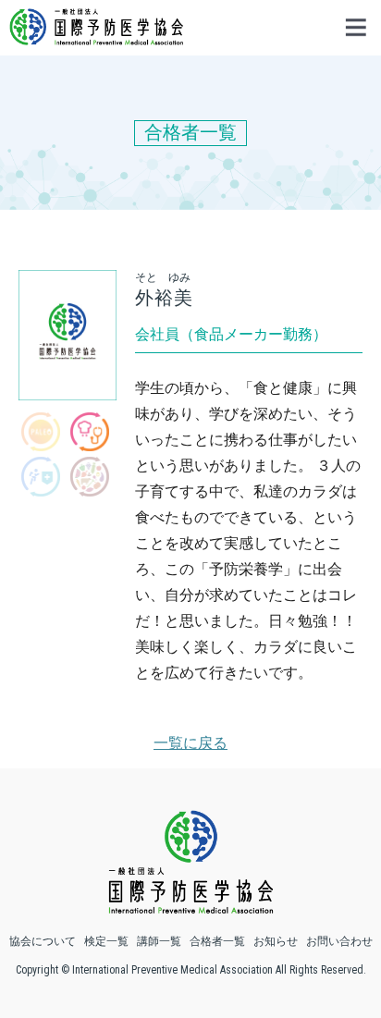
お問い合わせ (339, 941)
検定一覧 (106, 941)
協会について (42, 941)
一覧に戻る (190, 743)
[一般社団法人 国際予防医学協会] (96, 36)
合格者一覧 (217, 941)
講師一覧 (159, 941)
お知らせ (275, 941)
